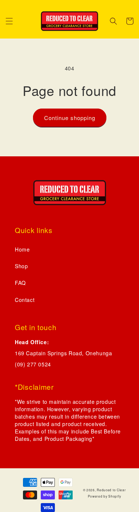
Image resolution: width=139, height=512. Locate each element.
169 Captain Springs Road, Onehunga (63, 353)
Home (22, 249)
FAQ (20, 282)
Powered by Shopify (104, 496)
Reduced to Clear (111, 490)
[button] (9, 21)
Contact (24, 299)
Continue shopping (69, 118)
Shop (21, 266)
